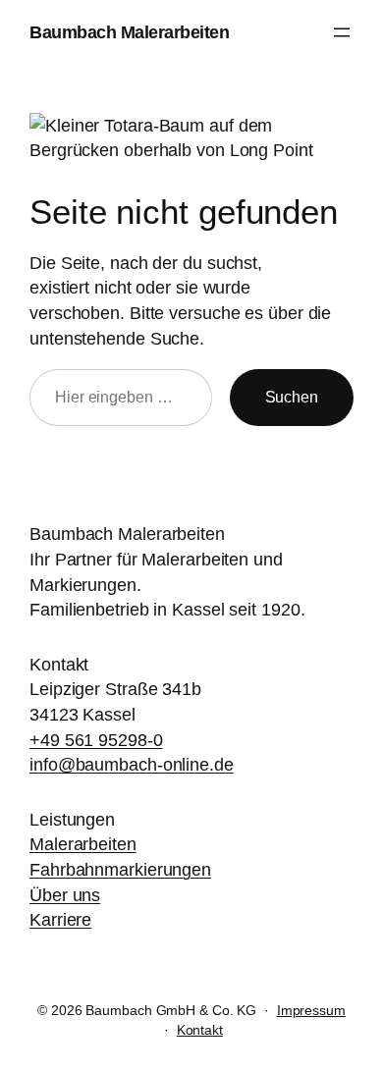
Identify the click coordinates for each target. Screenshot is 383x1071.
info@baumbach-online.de (131, 764)
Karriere (60, 919)
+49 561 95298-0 (96, 739)
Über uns (64, 894)
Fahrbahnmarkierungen (120, 869)
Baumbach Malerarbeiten (129, 32)
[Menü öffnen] (342, 32)
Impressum (311, 1010)
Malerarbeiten (83, 843)
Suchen (291, 396)
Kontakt (200, 1030)
